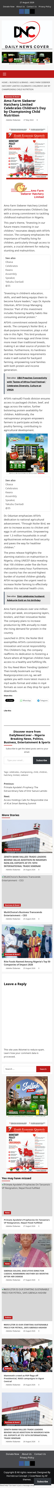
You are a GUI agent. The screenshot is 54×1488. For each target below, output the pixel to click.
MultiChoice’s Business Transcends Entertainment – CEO (23, 914)
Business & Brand (12, 97)
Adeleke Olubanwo (13, 120)
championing (26, 772)
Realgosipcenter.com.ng (18, 675)
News (7, 1213)
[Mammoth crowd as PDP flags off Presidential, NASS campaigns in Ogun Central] (27, 1355)
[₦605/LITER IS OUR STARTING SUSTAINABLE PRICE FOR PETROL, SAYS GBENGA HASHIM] (27, 1304)
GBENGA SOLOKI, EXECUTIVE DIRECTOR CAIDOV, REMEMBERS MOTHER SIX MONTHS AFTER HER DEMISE (26, 1273)
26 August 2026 (29, 869)
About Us (20, 6)
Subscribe (41, 760)
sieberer (24, 775)
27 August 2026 (29, 1226)
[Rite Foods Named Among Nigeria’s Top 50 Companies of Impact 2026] (27, 941)
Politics (8, 1317)
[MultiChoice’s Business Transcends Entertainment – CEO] (27, 892)
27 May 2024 (29, 120)
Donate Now (8, 6)
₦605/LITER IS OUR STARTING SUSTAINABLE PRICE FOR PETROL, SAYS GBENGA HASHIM (26, 1326)
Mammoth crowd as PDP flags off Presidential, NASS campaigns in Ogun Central (24, 1378)
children (43, 772)
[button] (4, 73)
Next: (26, 800)
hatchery (8, 775)
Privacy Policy (45, 6)
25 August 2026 (29, 919)
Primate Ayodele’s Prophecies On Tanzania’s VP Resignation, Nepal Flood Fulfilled (27, 1221)
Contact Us (32, 6)
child (36, 772)
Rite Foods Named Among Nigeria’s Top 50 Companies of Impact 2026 (27, 963)
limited (16, 775)
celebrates (14, 772)
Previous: (25, 787)
